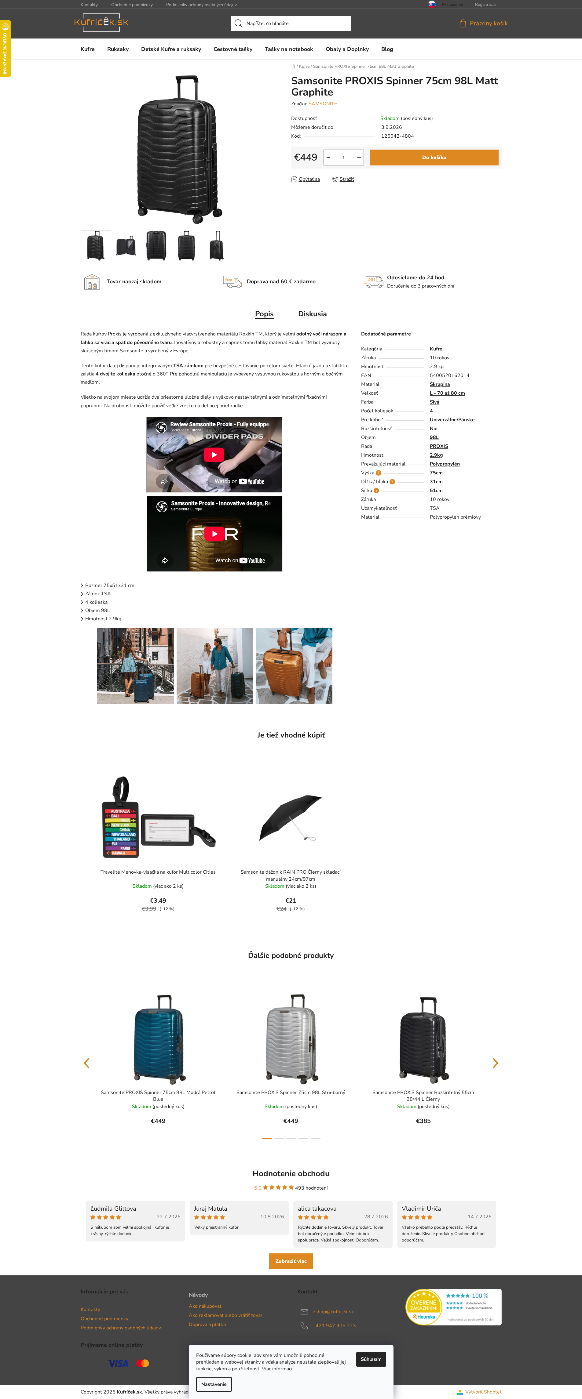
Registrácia (485, 4)
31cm (436, 481)
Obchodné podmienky (132, 5)
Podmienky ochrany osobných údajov (201, 5)
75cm (436, 472)
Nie (433, 428)
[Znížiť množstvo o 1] (328, 157)
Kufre (436, 349)
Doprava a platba (207, 1324)
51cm (436, 490)
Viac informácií (278, 1368)
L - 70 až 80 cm (447, 393)
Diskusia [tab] (312, 314)
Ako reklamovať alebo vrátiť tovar (225, 1315)
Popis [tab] (264, 314)
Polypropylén (445, 464)
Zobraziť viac (291, 1261)
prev (87, 1063)
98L (434, 437)
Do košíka (434, 157)
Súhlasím (371, 1359)
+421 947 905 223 (334, 1325)
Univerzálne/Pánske (452, 419)
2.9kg (436, 455)
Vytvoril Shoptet (483, 1392)
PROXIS (439, 446)
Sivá (434, 402)
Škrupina (440, 384)
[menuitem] (88, 49)
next (495, 1063)
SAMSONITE (323, 103)
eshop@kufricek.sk (333, 1311)
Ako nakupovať (205, 1306)
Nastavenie (214, 1384)
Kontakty (89, 5)
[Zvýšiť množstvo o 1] (359, 157)
